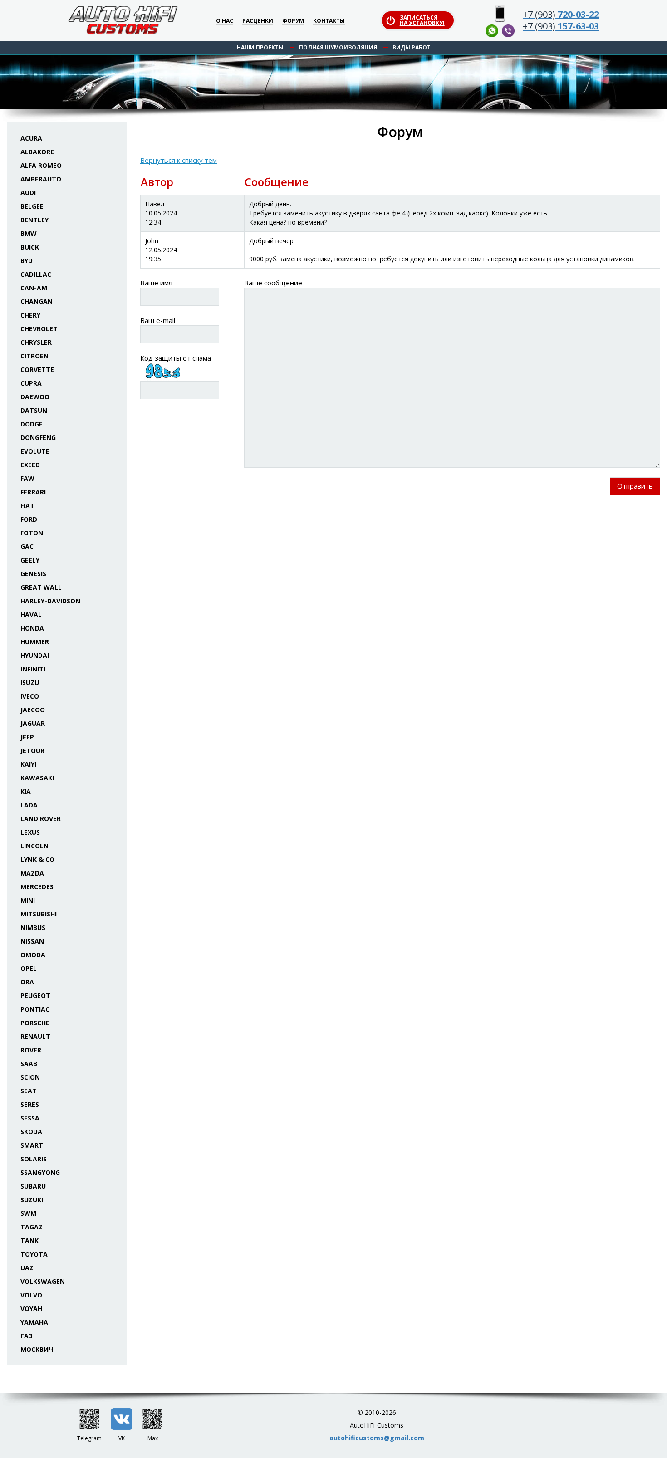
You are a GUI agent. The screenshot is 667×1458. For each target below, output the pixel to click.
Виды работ (411, 47)
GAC (27, 546)
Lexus (30, 832)
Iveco (29, 696)
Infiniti (32, 669)
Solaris (33, 1159)
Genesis (33, 573)
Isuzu (29, 682)
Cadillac (35, 274)
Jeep (27, 737)
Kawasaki (37, 777)
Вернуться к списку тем (178, 160)
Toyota (34, 1254)
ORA (27, 982)
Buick (29, 247)
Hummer (34, 641)
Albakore (37, 151)
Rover (30, 1050)
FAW (27, 478)
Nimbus (32, 927)
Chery (30, 315)
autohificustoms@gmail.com (376, 1438)
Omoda (32, 954)
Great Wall (41, 587)
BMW (28, 233)
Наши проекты (260, 47)
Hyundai (34, 655)
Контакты (329, 21)
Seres (29, 1104)
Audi (28, 192)
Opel (28, 968)
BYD (26, 260)
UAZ (27, 1267)
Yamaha (34, 1322)
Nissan (32, 941)
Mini (27, 900)
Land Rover (40, 818)
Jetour (32, 750)
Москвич (36, 1349)
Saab (28, 1063)
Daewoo (34, 396)
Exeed (30, 464)
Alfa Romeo (41, 165)
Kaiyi (28, 764)
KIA (25, 791)
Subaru (33, 1186)
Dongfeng (38, 437)
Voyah (31, 1308)
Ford (28, 519)
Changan (36, 301)
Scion (30, 1077)
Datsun (33, 410)
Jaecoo (32, 709)
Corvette (37, 369)
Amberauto (40, 179)
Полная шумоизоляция (338, 47)
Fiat (27, 505)
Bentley (34, 219)
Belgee (32, 206)
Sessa (29, 1118)
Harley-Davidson (50, 601)
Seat (28, 1090)
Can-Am (33, 288)
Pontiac (34, 1009)
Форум (293, 21)
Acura (31, 138)
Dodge (31, 424)
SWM (28, 1213)
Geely (29, 560)
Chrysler (36, 342)
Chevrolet (39, 328)
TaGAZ (31, 1227)
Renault (35, 1036)
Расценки (257, 21)
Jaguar (32, 723)
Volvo (31, 1295)
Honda (32, 628)
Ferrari (33, 492)
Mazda (32, 873)
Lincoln (34, 846)
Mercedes (37, 886)
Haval (31, 614)
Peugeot (35, 995)
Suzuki (31, 1199)
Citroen (34, 356)
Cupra (31, 383)
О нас (224, 21)
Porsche (34, 1022)
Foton (31, 532)
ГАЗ (26, 1335)
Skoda (31, 1131)
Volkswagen (42, 1281)
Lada (29, 805)
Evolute (34, 451)
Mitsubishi (38, 914)
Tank (29, 1240)
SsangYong (40, 1172)
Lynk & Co (37, 859)
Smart (31, 1145)
